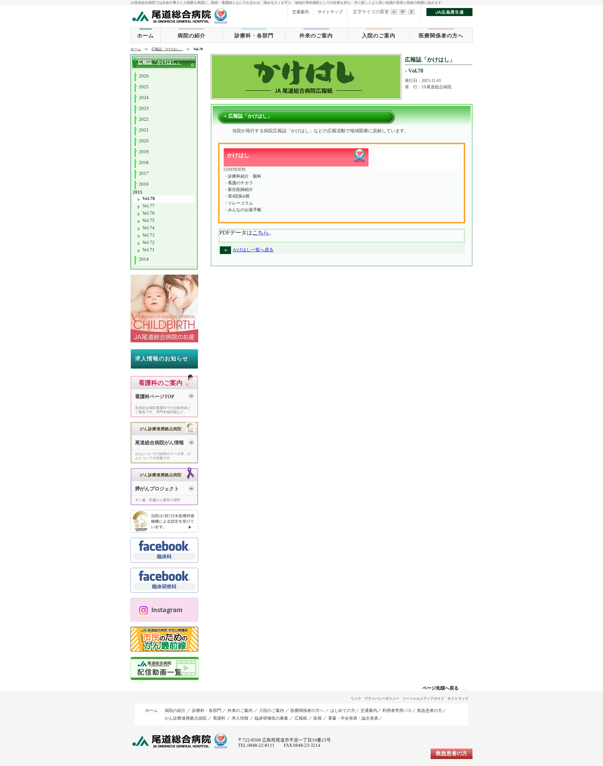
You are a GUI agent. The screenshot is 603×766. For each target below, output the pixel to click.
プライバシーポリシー (381, 698)
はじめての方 (342, 710)
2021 (144, 130)
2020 (144, 141)
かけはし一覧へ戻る (253, 249)
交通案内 (300, 11)
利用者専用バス (397, 710)
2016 (144, 184)
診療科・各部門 (254, 35)
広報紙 (301, 718)
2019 (144, 151)
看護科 (219, 718)
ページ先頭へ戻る (440, 688)
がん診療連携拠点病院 (186, 718)
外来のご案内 (316, 35)
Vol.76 (148, 213)
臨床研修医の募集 (271, 718)
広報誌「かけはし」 (167, 49)
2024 (144, 97)
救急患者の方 (429, 710)
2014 (144, 259)
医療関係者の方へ (441, 35)
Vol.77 (148, 205)
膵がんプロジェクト (157, 488)
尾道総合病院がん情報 (159, 442)
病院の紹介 (192, 35)
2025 (144, 86)
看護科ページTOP (154, 396)
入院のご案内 (378, 35)
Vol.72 (148, 242)
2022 (144, 119)
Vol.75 (148, 220)
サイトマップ (330, 11)
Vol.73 (148, 235)
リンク (356, 698)
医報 (317, 718)
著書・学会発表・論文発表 (353, 718)
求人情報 (240, 718)
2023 (144, 108)
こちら (260, 233)
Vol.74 (148, 227)
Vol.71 (148, 249)
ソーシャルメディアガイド (423, 698)
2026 (144, 76)
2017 (144, 173)
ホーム (145, 35)
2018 (144, 162)
